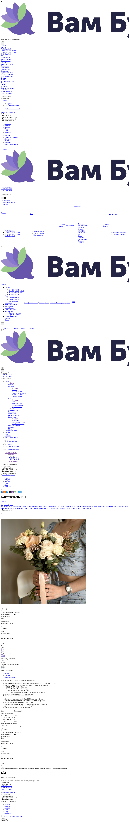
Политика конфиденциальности (13, 816)
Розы (13, 402)
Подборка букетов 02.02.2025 (44, 508)
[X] (10, 492)
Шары (98, 506)
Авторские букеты (37, 506)
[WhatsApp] (15, 492)
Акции (107, 506)
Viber (6, 129)
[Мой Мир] (7, 492)
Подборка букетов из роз (62, 508)
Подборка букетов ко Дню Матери (12, 508)
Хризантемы (47, 506)
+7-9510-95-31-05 (6, 93)
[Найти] (2, 43)
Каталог (11, 385)
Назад (12, 383)
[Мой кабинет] (1, 326)
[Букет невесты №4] (43, 604)
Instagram (7, 125)
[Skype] (18, 492)
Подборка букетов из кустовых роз (81, 508)
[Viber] (12, 492)
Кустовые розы (26, 506)
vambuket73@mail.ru (8, 112)
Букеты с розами (16, 506)
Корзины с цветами (77, 506)
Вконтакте (8, 124)
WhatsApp (8, 132)
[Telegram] (20, 492)
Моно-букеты (55, 506)
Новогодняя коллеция (117, 506)
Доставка (7, 675)
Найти (3, 820)
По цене (14, 390)
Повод (126, 506)
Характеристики (10, 677)
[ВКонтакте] (2, 492)
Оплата (7, 673)
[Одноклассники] (4, 492)
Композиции (16, 420)
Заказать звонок (13, 461)
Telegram (7, 127)
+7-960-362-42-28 (6, 90)
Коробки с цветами (89, 506)
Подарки (102, 506)
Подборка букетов (29, 508)
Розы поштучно (6, 506)
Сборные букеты (65, 506)
